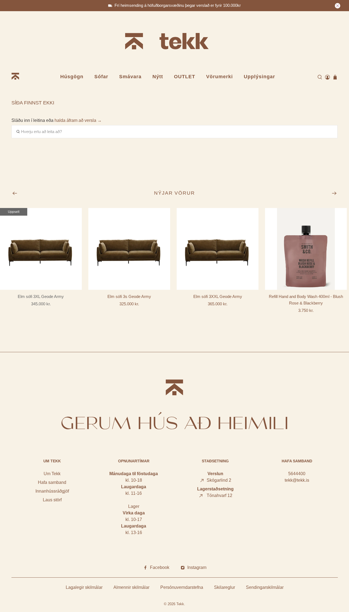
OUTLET (184, 76)
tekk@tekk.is (297, 480)
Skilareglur (224, 587)
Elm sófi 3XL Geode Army (41, 296)
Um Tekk (52, 473)
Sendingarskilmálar (265, 587)
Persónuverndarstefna (181, 587)
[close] (337, 5)
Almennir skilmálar (131, 587)
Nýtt (157, 76)
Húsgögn (71, 76)
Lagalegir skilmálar (84, 587)
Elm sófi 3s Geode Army (129, 296)
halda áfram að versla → (78, 120)
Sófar (101, 76)
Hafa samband (52, 482)
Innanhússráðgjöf (52, 491)
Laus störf (52, 500)
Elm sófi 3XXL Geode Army (217, 296)
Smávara (130, 76)
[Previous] (15, 193)
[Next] (334, 193)
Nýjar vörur (174, 193)
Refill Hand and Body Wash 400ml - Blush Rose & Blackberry (306, 299)
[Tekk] (174, 42)
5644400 (296, 473)
